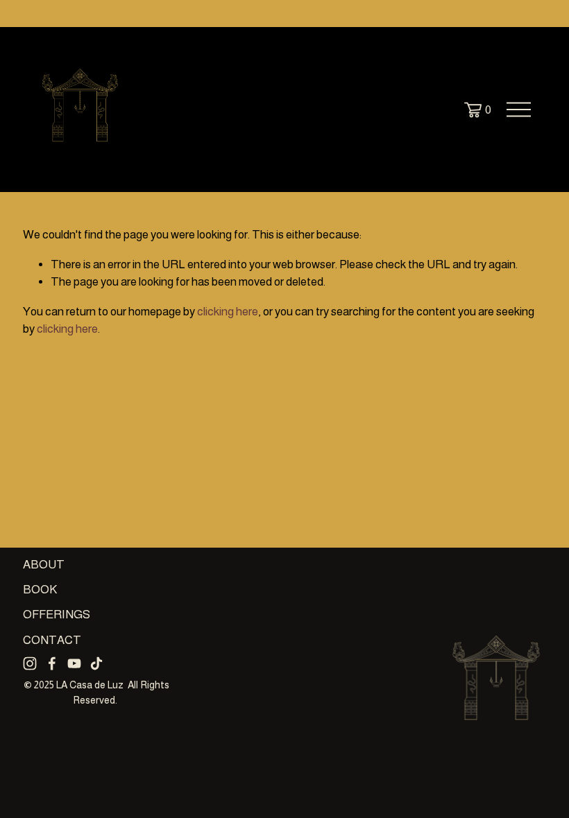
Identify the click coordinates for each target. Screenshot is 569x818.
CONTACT (52, 640)
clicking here (227, 311)
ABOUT (44, 564)
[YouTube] (74, 663)
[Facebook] (52, 663)
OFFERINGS (56, 614)
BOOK (40, 589)
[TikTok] (96, 663)
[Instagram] (30, 663)
